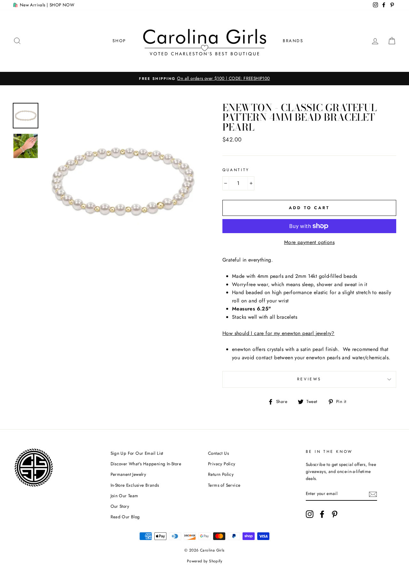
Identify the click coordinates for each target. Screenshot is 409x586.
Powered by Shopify (204, 561)
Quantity (236, 170)
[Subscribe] (373, 494)
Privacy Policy (221, 463)
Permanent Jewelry (128, 474)
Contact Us (218, 453)
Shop (119, 41)
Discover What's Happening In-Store (146, 463)
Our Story (120, 506)
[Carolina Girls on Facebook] (322, 514)
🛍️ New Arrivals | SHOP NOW (43, 5)
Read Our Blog (125, 517)
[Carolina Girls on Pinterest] (334, 514)
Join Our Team (124, 495)
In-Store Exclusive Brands (135, 485)
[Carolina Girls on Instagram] (309, 514)
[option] (204, 78)
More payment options (309, 242)
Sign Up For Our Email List (137, 453)
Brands (293, 41)
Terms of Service (224, 485)
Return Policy (221, 474)
